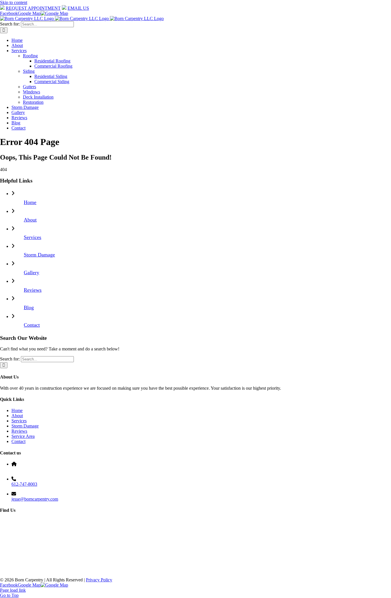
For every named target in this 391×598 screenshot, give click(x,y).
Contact (32, 325)
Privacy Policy (99, 579)
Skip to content (13, 2)
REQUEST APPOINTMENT (33, 8)
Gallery (31, 272)
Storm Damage (39, 255)
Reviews (33, 290)
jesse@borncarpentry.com (34, 499)
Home (30, 202)
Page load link (13, 590)
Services (32, 237)
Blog (29, 307)
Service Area (23, 436)
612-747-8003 (24, 484)
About (30, 220)
